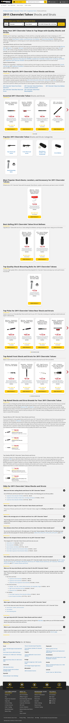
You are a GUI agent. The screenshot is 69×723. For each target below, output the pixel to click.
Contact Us (7, 694)
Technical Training (38, 707)
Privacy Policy (22, 717)
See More (11, 121)
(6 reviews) (57, 344)
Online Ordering (38, 703)
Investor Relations (24, 707)
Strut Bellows (36, 39)
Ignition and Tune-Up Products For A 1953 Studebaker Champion (56, 658)
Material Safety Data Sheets (26, 709)
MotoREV (36, 701)
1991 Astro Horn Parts (8, 667)
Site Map (37, 717)
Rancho (10, 48)
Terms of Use (30, 717)
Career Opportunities (25, 701)
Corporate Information (25, 703)
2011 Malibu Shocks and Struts (41, 561)
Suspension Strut (15, 448)
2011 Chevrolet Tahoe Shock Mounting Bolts (31, 90)
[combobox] (36, 1)
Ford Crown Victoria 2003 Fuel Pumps (11, 652)
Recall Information (9, 709)
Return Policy (8, 711)
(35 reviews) (26, 256)
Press (21, 711)
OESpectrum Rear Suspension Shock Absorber (19, 582)
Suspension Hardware (17, 66)
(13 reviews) (34, 214)
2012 (28, 80)
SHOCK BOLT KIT (10, 543)
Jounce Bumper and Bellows (13, 547)
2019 (49, 80)
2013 (31, 80)
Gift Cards (22, 705)
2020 (54, 80)
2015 (37, 80)
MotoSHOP (37, 696)
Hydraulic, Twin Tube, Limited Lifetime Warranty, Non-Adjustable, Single (25, 586)
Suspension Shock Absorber (17, 432)
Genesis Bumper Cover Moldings (10, 675)
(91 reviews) (42, 344)
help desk (40, 620)
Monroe (63, 46)
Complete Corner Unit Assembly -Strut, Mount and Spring (19, 479)
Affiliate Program (24, 696)
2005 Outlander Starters (30, 670)
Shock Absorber (10, 545)
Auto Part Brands (24, 694)
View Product (11, 129)
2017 (43, 80)
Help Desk (7, 701)
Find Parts (61, 24)
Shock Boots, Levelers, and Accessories (22, 39)
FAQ (6, 696)
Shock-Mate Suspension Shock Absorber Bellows (17, 549)
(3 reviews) (42, 126)
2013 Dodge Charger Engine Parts (32, 665)
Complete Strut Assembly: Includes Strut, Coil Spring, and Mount (48, 59)
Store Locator (23, 713)
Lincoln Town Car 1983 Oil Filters (53, 672)
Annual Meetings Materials (26, 698)
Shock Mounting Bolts (47, 39)
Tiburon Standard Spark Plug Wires (33, 646)
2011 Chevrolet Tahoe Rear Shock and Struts (13, 90)
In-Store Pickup (8, 703)
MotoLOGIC (37, 698)
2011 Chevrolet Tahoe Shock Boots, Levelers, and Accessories (33, 86)
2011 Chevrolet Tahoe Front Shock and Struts (12, 86)
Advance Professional (39, 694)
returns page (53, 632)
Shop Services (37, 705)
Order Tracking (8, 707)
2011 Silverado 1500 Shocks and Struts (23, 561)
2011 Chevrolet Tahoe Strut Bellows (55, 86)
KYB (4, 48)
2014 (34, 80)
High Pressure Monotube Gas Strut (18, 470)
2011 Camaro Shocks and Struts (20, 563)
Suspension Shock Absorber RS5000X (21, 59)
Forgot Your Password (10, 698)
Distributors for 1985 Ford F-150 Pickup (12, 654)
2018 (46, 80)
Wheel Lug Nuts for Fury (51, 648)
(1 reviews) (11, 126)
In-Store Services (9, 705)
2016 (40, 80)
